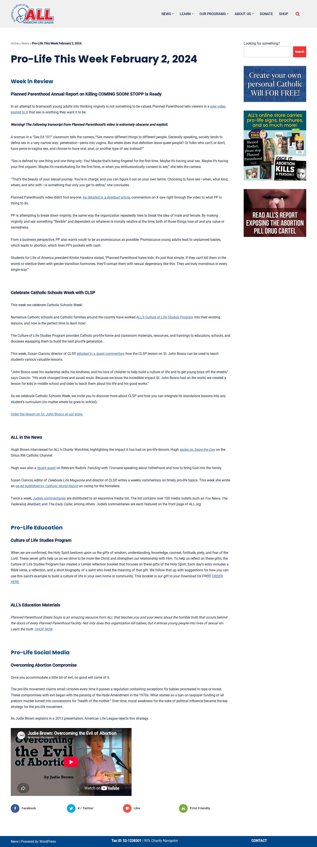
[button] (173, 14)
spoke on (197, 450)
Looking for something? (262, 43)
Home (15, 43)
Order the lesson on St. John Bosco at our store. (47, 414)
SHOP (283, 14)
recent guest (46, 468)
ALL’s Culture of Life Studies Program (164, 317)
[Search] (297, 14)
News (25, 43)
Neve (14, 841)
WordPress (47, 841)
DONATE (266, 14)
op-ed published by (47, 486)
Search (299, 51)
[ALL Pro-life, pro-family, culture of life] (32, 14)
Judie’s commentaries (49, 498)
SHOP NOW (43, 629)
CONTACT (259, 841)
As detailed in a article (106, 197)
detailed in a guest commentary (101, 354)
